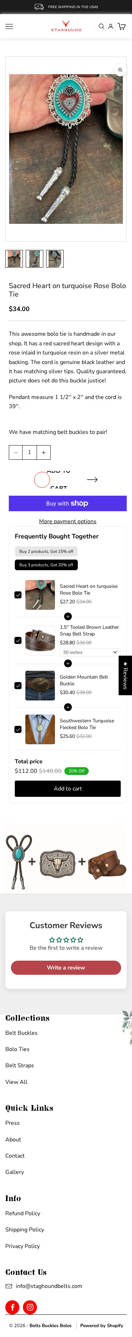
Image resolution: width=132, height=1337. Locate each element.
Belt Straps (19, 1065)
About (13, 1140)
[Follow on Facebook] (12, 1307)
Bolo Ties (17, 1049)
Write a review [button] (66, 968)
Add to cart (58, 480)
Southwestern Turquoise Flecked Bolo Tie (87, 724)
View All (16, 1082)
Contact (15, 1156)
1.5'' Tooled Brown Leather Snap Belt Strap (89, 630)
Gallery (14, 1172)
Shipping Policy (24, 1230)
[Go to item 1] (14, 259)
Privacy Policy (22, 1246)
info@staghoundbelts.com (41, 1286)
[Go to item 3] (55, 259)
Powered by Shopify (101, 1326)
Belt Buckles (21, 1033)
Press (12, 1123)
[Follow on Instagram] (30, 1307)
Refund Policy (22, 1213)
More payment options (67, 521)
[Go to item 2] (34, 259)
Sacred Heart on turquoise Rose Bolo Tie (89, 589)
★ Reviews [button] (125, 675)
